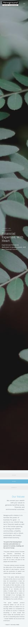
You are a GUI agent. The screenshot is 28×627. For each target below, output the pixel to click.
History (14, 475)
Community (14, 487)
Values (14, 481)
